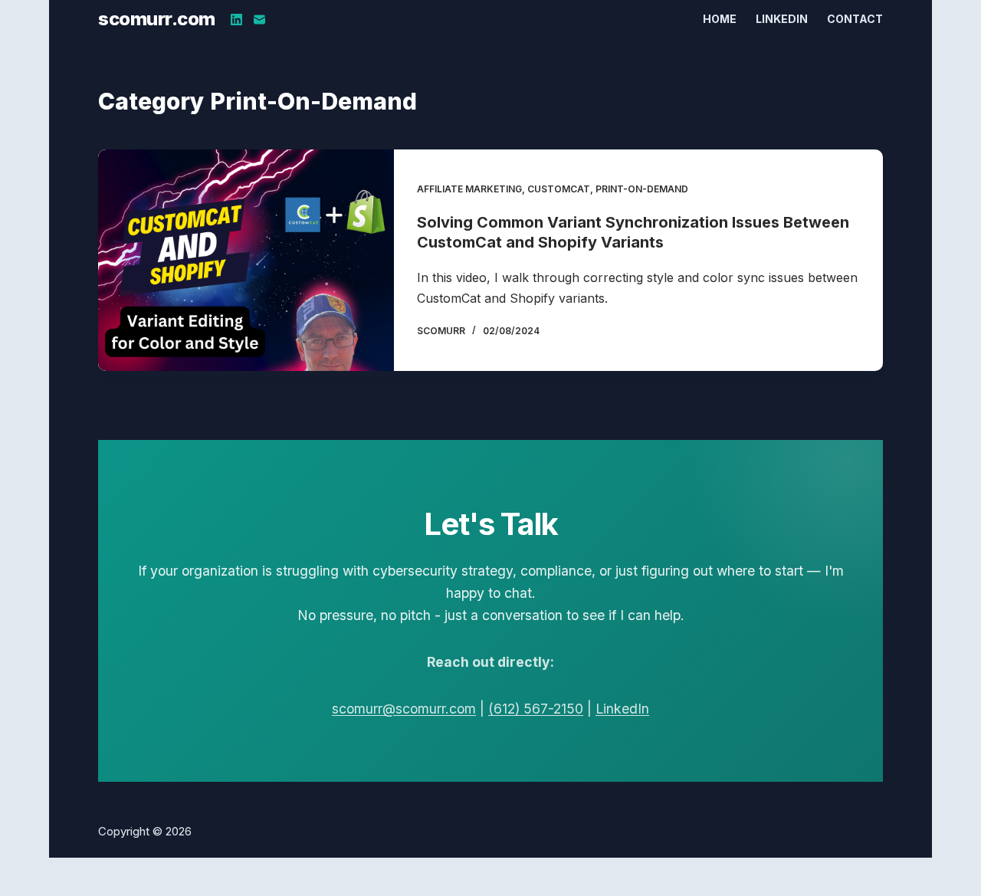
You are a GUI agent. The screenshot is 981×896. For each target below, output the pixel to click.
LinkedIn (782, 18)
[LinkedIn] (236, 19)
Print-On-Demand (641, 189)
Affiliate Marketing (469, 189)
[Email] (259, 19)
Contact (855, 18)
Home (720, 18)
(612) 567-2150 (535, 709)
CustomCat (558, 189)
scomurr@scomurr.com (404, 709)
